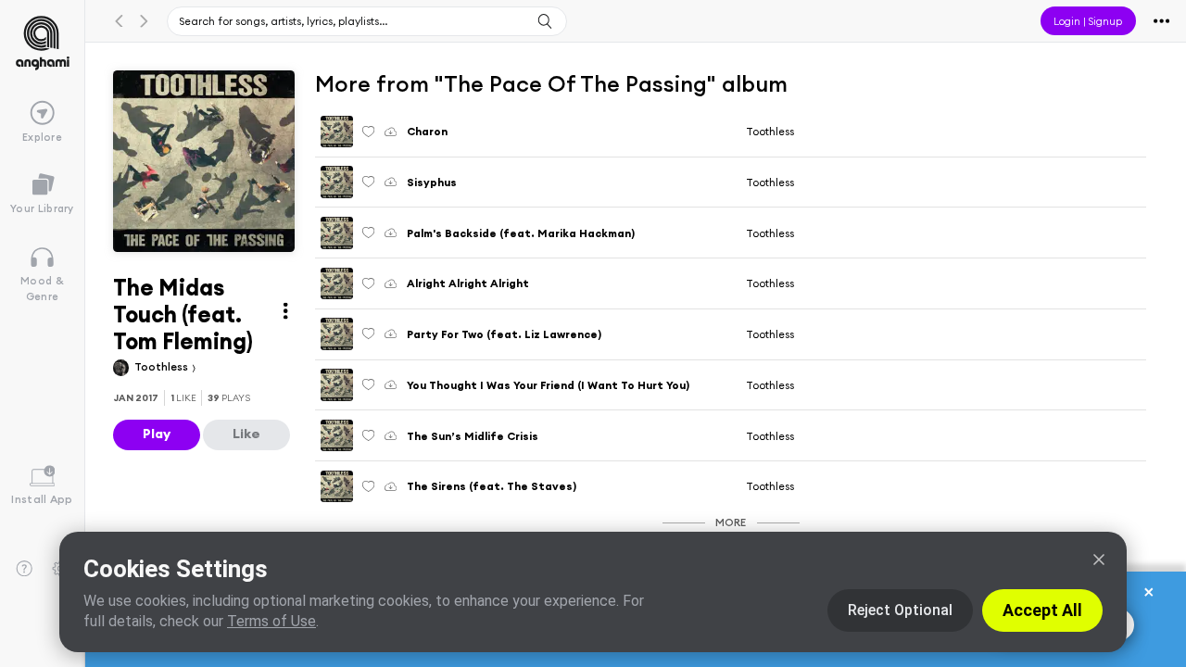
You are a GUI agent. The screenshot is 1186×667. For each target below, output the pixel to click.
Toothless (162, 366)
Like (246, 433)
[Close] (1099, 560)
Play (156, 433)
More (730, 522)
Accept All (1042, 610)
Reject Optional (900, 610)
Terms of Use (271, 621)
